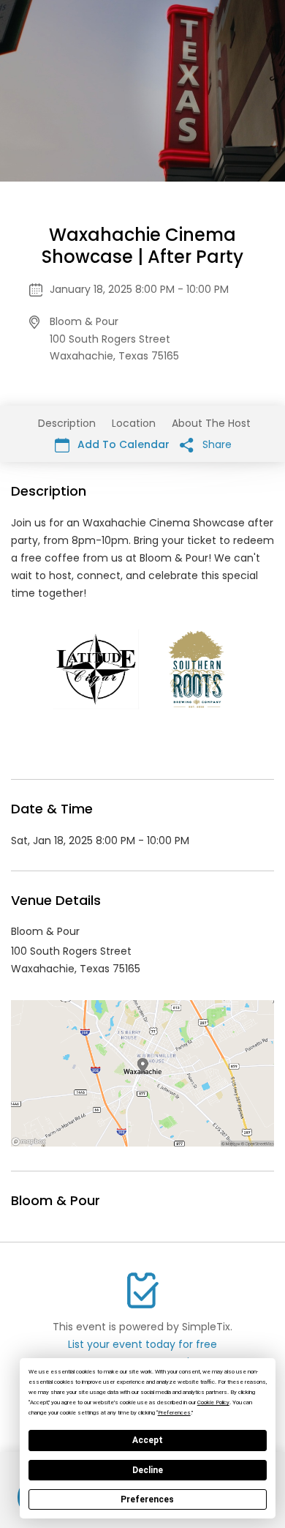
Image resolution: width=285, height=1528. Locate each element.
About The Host (211, 423)
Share (216, 444)
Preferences (147, 1499)
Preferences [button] (174, 1412)
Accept (147, 1440)
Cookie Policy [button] (213, 1402)
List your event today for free (142, 1344)
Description (67, 423)
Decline (147, 1470)
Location (134, 423)
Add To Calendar (122, 444)
